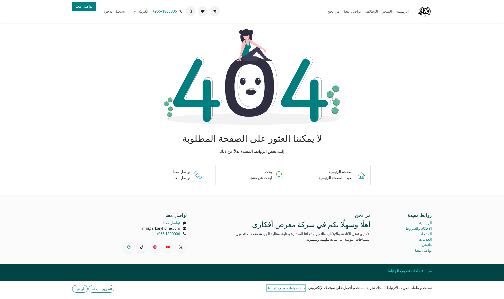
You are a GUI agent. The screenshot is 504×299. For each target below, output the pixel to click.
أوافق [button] (80, 289)
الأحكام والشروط (419, 228)
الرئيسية (425, 223)
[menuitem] (402, 11)
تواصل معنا (84, 6)
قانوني (427, 245)
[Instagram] (155, 247)
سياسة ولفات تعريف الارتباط (286, 288)
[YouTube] (167, 247)
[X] (181, 247)
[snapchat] (129, 247)
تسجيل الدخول (114, 11)
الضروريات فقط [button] (101, 289)
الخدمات (425, 239)
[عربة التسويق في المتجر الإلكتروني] (215, 11)
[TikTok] (141, 247)
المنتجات (425, 234)
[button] (191, 11)
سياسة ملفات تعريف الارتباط (410, 271)
